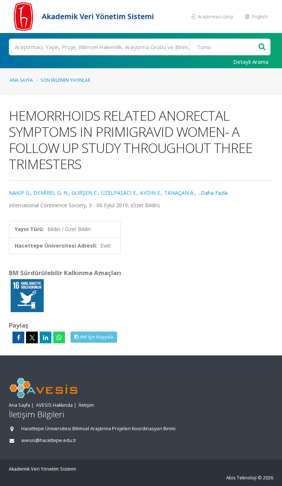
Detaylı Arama (250, 61)
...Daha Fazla (213, 192)
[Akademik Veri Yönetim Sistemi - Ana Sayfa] (24, 16)
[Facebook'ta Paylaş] (18, 337)
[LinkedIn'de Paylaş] (45, 337)
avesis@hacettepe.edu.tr (48, 440)
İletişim (86, 405)
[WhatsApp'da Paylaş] (59, 337)
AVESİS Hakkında (54, 405)
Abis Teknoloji (241, 478)
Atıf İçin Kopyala (96, 337)
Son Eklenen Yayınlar (65, 80)
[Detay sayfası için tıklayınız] (27, 295)
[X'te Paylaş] (32, 337)
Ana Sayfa (21, 80)
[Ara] (262, 47)
